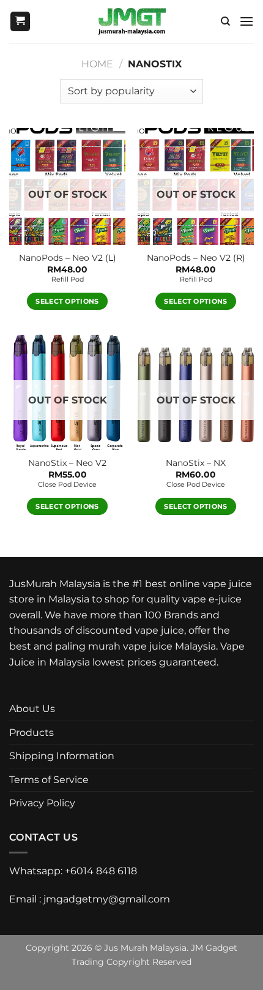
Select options (67, 301)
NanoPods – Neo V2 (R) (196, 258)
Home (97, 64)
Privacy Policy (42, 803)
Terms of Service (49, 780)
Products (31, 732)
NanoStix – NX (196, 463)
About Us (32, 708)
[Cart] (20, 22)
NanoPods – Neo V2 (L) (67, 258)
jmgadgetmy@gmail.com (106, 899)
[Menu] (246, 21)
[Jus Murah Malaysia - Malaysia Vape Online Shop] (132, 21)
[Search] (225, 21)
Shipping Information (61, 756)
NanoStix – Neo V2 (67, 463)
